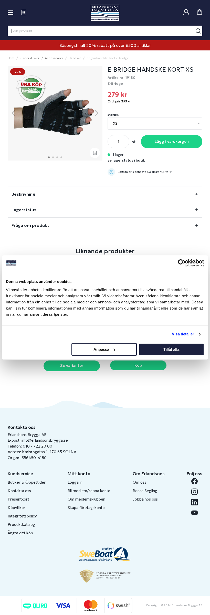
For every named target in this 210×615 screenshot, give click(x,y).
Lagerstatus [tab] (24, 209)
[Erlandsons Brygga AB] (105, 13)
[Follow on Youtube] (194, 512)
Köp (138, 365)
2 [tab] (53, 157)
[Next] (96, 113)
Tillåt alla (171, 349)
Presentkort (18, 499)
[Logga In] (186, 12)
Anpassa (101, 349)
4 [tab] (61, 157)
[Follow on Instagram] (194, 491)
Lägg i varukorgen (172, 141)
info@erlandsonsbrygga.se (45, 440)
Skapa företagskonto (86, 507)
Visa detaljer (183, 334)
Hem (11, 58)
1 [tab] (49, 157)
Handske (75, 58)
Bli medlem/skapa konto (89, 490)
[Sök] (198, 31)
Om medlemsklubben (86, 499)
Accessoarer (54, 58)
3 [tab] (57, 157)
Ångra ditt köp (20, 533)
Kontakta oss (19, 490)
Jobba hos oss (145, 499)
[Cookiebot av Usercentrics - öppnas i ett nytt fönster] (181, 263)
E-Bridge (115, 83)
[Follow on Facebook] (194, 481)
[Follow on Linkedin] (194, 502)
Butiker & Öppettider (27, 482)
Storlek (113, 114)
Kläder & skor (29, 58)
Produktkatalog (21, 524)
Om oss (139, 482)
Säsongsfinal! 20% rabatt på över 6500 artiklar (105, 45)
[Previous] (13, 113)
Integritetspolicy (22, 516)
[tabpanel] (55, 113)
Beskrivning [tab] (23, 194)
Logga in (75, 482)
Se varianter (71, 365)
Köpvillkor (16, 507)
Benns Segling (145, 490)
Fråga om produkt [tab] (30, 225)
